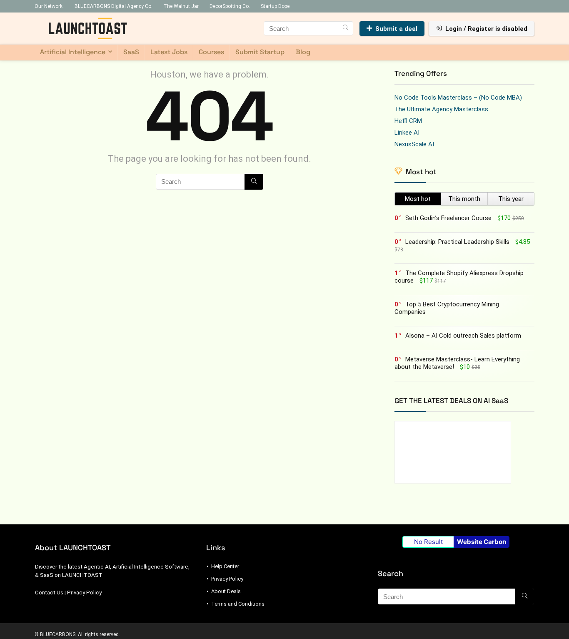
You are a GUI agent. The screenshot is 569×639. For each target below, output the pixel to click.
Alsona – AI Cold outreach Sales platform (463, 335)
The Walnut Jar (181, 6)
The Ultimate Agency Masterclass (441, 109)
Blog (303, 52)
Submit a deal (396, 29)
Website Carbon (481, 542)
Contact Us (49, 592)
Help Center (225, 566)
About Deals (226, 591)
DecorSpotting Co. (230, 6)
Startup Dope (275, 6)
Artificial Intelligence (72, 52)
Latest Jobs (168, 52)
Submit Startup (259, 52)
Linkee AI (406, 132)
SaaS (131, 52)
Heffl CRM (408, 121)
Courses (211, 52)
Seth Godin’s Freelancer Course (448, 218)
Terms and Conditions (238, 604)
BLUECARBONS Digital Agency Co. (113, 6)
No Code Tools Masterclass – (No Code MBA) (458, 97)
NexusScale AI (414, 144)
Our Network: (49, 6)
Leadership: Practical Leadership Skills (457, 242)
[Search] (345, 28)
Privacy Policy (84, 592)
